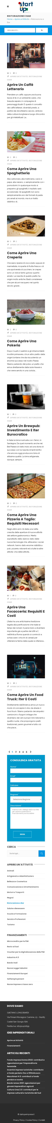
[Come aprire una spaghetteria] (26, 142)
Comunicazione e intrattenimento (23, 887)
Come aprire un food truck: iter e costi (25, 697)
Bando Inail (12, 962)
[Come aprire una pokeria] (26, 312)
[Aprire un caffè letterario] (26, 55)
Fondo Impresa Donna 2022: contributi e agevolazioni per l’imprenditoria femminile (26, 1063)
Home (9, 19)
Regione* (14, 794)
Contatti (42, 1120)
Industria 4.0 (13, 957)
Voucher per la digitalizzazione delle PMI (26, 952)
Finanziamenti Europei (17, 973)
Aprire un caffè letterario (20, 87)
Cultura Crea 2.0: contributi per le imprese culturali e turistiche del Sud (24, 1091)
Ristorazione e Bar (15, 903)
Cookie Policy (31, 1120)
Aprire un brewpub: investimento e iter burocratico (23, 430)
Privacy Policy (19, 1120)
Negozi (10, 897)
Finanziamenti (13, 1046)
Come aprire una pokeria (21, 343)
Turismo (11, 924)
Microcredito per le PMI (18, 941)
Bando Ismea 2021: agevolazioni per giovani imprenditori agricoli (23, 1085)
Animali (10, 870)
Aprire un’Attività (15, 1040)
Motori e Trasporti (15, 892)
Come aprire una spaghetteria (21, 171)
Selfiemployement (15, 979)
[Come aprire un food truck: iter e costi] (26, 666)
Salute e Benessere (16, 908)
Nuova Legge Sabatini (17, 968)
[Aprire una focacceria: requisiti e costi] (26, 578)
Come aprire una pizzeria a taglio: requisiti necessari (23, 519)
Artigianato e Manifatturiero (20, 876)
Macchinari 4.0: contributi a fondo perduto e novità (23, 1078)
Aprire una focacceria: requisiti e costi (26, 611)
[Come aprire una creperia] (26, 226)
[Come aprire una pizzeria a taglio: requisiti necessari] (26, 486)
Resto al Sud (13, 946)
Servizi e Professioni (16, 919)
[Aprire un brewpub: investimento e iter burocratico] (26, 397)
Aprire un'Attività (22, 19)
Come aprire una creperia (21, 255)
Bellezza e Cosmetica (17, 881)
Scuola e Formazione (17, 914)
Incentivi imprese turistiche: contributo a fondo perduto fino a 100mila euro (25, 1071)
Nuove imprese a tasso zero (20, 984)
